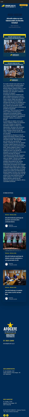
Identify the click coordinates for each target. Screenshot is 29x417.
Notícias (10, 14)
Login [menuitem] (2, 1)
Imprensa (16, 25)
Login (21, 6)
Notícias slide (18, 14)
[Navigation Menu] (27, 6)
